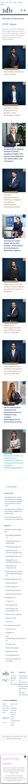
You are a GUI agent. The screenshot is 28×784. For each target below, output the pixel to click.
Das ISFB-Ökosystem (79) (12, 625)
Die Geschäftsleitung (14, 683)
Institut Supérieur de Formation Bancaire (11, 736)
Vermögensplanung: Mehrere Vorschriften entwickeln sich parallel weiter (14, 511)
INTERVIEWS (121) (10, 598)
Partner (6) (9, 622)
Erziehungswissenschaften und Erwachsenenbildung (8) (14, 574)
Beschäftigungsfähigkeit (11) (13, 536)
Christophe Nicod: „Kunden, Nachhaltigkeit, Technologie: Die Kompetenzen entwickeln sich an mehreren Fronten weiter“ (14, 501)
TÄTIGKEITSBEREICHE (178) (13, 579)
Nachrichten (5, 708)
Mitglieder (13, 678)
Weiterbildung (22, 676)
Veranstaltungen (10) (12, 655)
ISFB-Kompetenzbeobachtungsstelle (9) (14, 638)
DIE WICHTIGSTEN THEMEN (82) (13, 531)
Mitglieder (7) (10, 633)
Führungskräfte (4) (11, 605)
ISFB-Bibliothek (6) (11, 651)
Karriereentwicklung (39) (13, 594)
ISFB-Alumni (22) (11, 618)
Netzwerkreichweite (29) (13, 590)
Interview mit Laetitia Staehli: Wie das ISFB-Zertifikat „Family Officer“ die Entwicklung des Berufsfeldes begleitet (13, 245)
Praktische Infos (5, 711)
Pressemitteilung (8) (12, 648)
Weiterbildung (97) (11, 583)
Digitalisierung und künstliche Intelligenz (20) (14, 551)
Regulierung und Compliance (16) (11, 567)
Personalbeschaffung (22, 695)
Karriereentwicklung (22, 686)
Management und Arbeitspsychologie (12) (13, 561)
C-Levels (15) (10, 601)
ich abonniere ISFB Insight (13, 775)
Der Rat (13, 680)
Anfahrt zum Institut (5, 705)
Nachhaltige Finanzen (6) (13, 556)
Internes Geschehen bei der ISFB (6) (13, 660)
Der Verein (14, 676)
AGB (25, 736)
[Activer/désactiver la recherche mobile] (21, 10)
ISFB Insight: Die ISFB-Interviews (13, 19)
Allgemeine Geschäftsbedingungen (14, 738)
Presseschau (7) (11, 629)
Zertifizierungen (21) (12, 587)
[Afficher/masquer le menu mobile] (25, 10)
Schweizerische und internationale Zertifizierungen (22, 681)
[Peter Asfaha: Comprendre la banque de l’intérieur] (14, 57)
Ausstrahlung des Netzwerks (22, 690)
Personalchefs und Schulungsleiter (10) (12, 610)
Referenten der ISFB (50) (13, 614)
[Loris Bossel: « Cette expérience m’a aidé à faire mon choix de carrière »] (14, 93)
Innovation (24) (10, 644)
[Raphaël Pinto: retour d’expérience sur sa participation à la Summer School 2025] (14, 311)
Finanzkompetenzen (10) (13, 547)
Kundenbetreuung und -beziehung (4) (13, 542)
